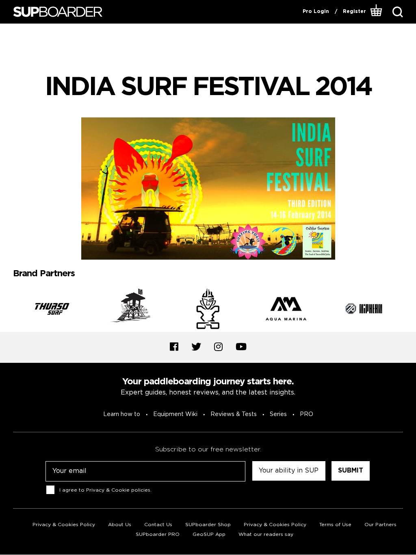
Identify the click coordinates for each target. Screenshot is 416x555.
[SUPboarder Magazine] (57, 12)
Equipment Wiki (175, 414)
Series (278, 414)
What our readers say (265, 534)
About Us (119, 524)
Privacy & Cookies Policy (63, 524)
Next (409, 310)
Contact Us (158, 524)
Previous (7, 310)
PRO (306, 414)
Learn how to (121, 414)
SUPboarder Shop (208, 524)
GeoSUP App (209, 534)
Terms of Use (335, 524)
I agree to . (105, 490)
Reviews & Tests (233, 414)
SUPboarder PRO (158, 534)
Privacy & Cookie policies (118, 490)
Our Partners (380, 524)
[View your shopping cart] (376, 12)
